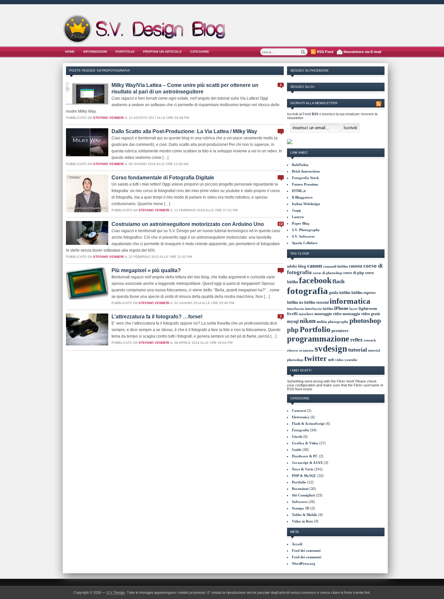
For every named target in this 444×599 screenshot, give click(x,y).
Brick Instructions (306, 171)
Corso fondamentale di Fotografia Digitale (162, 177)
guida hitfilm (339, 292)
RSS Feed (325, 52)
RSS (315, 114)
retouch (370, 340)
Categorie (199, 51)
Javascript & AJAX (307, 463)
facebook (315, 280)
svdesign (331, 349)
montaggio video (328, 314)
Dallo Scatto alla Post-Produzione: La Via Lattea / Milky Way (184, 131)
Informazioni (95, 51)
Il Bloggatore (302, 197)
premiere (340, 330)
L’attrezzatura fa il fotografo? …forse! (156, 316)
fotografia (307, 291)
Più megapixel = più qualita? (146, 270)
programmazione (318, 338)
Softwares (299, 502)
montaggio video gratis (361, 314)
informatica (350, 300)
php (293, 330)
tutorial (357, 349)
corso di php (353, 273)
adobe (292, 266)
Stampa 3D (300, 508)
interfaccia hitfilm (319, 309)
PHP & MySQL (304, 476)
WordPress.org (303, 563)
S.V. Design (116, 592)
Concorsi (299, 410)
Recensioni (300, 489)
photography (338, 322)
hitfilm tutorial (316, 302)
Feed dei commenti (306, 557)
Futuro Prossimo (305, 184)
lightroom (368, 308)
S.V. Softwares (303, 236)
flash (339, 281)
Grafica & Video (305, 443)
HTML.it (299, 191)
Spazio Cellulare (305, 243)
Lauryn (298, 217)
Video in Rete (302, 521)
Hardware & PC (305, 456)
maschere (306, 314)
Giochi (297, 437)
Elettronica (300, 417)
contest (355, 266)
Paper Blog (300, 223)
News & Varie (302, 469)
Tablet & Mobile (304, 515)
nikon (308, 320)
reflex (356, 340)
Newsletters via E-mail (362, 52)
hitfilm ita (295, 302)
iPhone (341, 308)
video (339, 360)
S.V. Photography (306, 230)
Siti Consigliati (303, 495)
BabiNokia (300, 165)
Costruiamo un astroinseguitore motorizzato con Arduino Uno (187, 224)
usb (331, 359)
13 (281, 224)
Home (70, 51)
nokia (322, 321)
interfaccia (295, 309)
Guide (296, 450)
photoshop (365, 320)
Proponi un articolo (162, 51)
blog (302, 266)
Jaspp (296, 210)
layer (353, 309)
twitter (315, 358)
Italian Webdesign (306, 204)
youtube (351, 360)
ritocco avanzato (300, 350)
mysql (293, 321)
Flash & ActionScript (308, 423)
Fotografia (300, 430)
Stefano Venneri (108, 117)
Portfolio (125, 51)
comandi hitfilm (335, 266)
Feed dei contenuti (306, 550)
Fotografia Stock (305, 178)
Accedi (297, 544)
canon (314, 265)
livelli (292, 313)
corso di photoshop (327, 273)
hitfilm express (363, 292)
